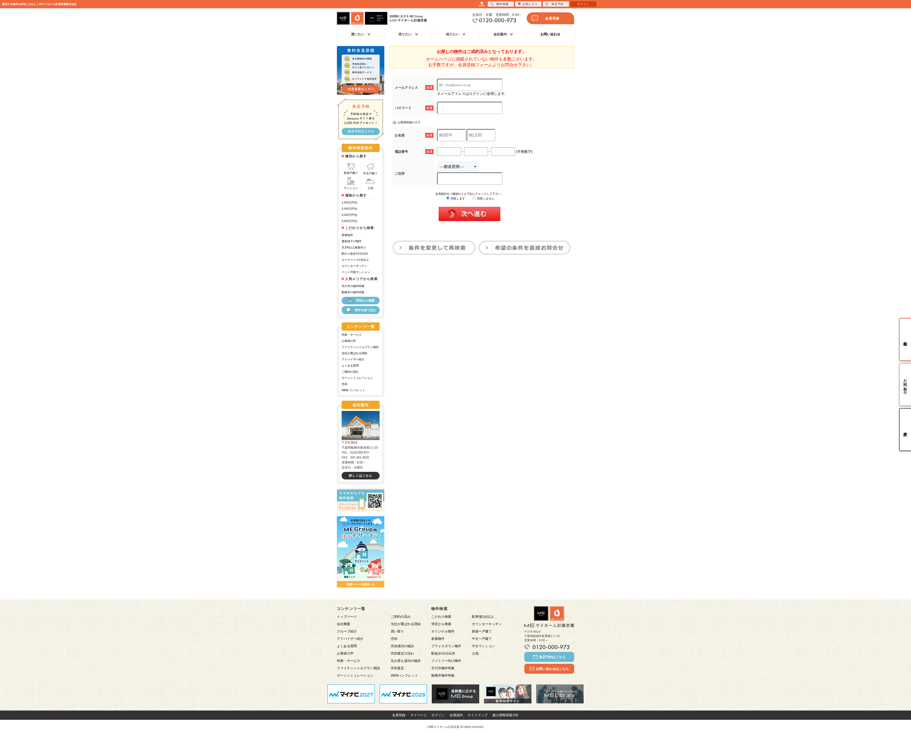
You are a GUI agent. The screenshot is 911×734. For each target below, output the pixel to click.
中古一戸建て (482, 639)
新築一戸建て (482, 631)
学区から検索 (365, 300)
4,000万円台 (350, 221)
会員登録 (552, 18)
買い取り (397, 631)
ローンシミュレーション (357, 378)
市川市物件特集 (443, 668)
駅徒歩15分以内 (443, 653)
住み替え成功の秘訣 (406, 661)
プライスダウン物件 (446, 646)
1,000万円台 (350, 202)
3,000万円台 (350, 215)
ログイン (438, 715)
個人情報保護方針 (505, 715)
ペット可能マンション (356, 272)
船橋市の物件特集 (353, 292)
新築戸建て (351, 173)
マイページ (418, 715)
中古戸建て (370, 173)
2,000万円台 (350, 208)
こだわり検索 (441, 616)
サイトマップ (478, 715)
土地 (370, 188)
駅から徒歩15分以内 (355, 253)
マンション (351, 188)
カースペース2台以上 (355, 259)
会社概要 (343, 624)
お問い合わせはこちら (552, 669)
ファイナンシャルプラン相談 (360, 347)
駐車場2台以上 (483, 616)
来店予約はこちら (552, 657)
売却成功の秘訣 (402, 646)
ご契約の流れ (350, 371)
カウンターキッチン (354, 266)
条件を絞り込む (365, 310)
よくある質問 (350, 365)
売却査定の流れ (402, 653)
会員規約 (456, 715)
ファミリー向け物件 (446, 661)
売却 (344, 384)
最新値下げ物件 (352, 241)
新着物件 (347, 235)
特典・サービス (352, 334)
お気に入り (530, 4)
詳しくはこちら (360, 475)
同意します (457, 198)
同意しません (485, 198)
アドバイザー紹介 (353, 359)
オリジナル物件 (443, 631)
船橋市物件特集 (443, 675)
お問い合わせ (550, 34)
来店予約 (557, 4)
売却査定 (397, 668)
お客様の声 (349, 341)
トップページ (347, 616)
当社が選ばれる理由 (354, 353)
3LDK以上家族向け (354, 247)
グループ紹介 (347, 631)
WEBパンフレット (353, 390)
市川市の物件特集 (353, 286)
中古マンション (483, 646)
